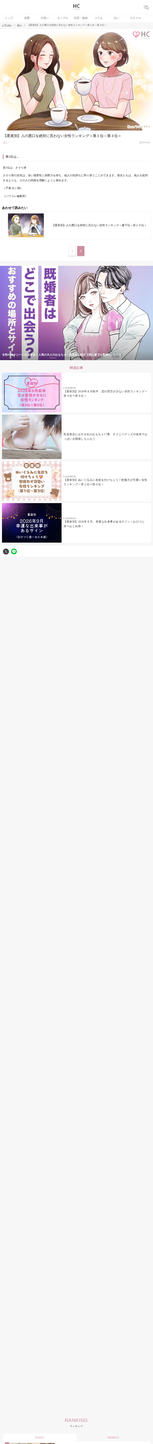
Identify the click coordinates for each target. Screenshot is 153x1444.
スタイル (135, 17)
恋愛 (27, 17)
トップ (9, 17)
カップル (62, 17)
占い (116, 17)
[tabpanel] (76, 313)
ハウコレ (7, 25)
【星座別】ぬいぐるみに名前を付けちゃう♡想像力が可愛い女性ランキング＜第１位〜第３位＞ (105, 482)
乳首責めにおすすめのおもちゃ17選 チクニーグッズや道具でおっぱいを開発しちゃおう (105, 436)
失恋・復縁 (81, 17)
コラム (98, 17)
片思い (45, 17)
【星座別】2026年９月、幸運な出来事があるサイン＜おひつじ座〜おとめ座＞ (104, 524)
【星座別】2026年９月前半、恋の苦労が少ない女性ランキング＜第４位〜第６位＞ (106, 393)
